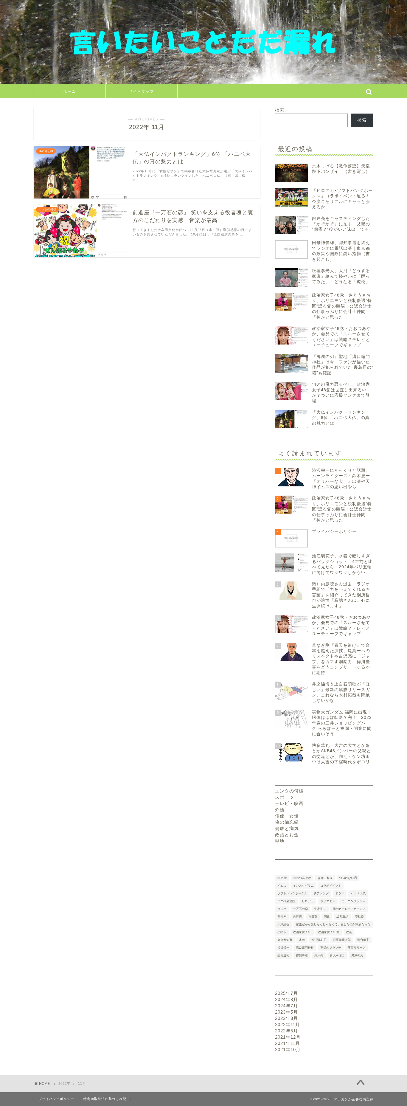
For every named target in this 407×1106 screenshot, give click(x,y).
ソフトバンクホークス (292, 893)
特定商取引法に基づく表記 (104, 1099)
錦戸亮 (318, 955)
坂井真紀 (342, 916)
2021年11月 (287, 1043)
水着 (302, 939)
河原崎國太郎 (342, 939)
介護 (280, 809)
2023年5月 (286, 1012)
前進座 (281, 916)
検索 (280, 110)
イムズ (281, 885)
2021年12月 (288, 1037)
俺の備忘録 (287, 822)
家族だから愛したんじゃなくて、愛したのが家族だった (333, 924)
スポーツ (284, 797)
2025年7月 (286, 993)
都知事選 (302, 955)
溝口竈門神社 (305, 947)
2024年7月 (286, 1005)
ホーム (69, 91)
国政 (327, 916)
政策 (349, 932)
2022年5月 (286, 1030)
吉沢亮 (297, 916)
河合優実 (363, 939)
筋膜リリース (357, 947)
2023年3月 (286, 1018)
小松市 (281, 932)
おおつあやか (302, 877)
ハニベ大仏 (358, 893)
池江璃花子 (318, 939)
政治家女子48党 (328, 932)
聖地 (280, 840)
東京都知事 (284, 939)
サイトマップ (141, 91)
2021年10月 (288, 1049)
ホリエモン (327, 901)
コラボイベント (330, 885)
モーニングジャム (354, 901)
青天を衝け (337, 955)
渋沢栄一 (283, 947)
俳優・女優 (287, 815)
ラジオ (281, 908)
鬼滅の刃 (357, 955)
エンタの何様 (289, 790)
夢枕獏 (359, 916)
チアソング (321, 893)
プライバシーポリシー (56, 1099)
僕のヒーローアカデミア (349, 908)
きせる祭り (325, 877)
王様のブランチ (330, 947)
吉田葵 (312, 916)
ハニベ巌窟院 (286, 901)
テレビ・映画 (289, 803)
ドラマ (339, 893)
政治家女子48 (302, 932)
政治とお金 (287, 834)
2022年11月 (287, 1024)
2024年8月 (286, 999)
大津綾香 (283, 924)
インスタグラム (303, 885)
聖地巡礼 (283, 955)
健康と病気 (287, 828)
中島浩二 (320, 908)
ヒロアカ (308, 901)
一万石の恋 (300, 908)
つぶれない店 (348, 877)
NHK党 (282, 877)
